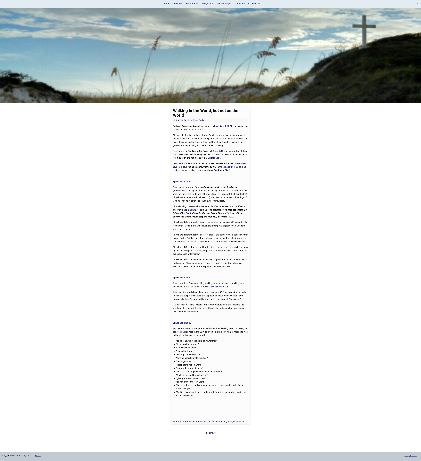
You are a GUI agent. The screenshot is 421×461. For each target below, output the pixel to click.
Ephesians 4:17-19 (182, 181)
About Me (177, 3)
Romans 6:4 (181, 163)
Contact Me (254, 3)
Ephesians (190, 421)
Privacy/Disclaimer (411, 456)
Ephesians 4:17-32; (218, 421)
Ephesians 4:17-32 (223, 126)
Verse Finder (192, 3)
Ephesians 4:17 (181, 190)
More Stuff (240, 3)
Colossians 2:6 (226, 167)
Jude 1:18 (218, 154)
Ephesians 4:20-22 (182, 277)
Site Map (38, 456)
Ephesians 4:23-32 (182, 323)
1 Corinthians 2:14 (191, 209)
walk (230, 421)
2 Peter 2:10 (217, 151)
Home (166, 3)
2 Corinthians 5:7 (214, 158)
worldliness (238, 421)
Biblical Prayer (224, 3)
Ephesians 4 (202, 421)
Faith (178, 421)
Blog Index (210, 433)
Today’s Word (207, 3)
